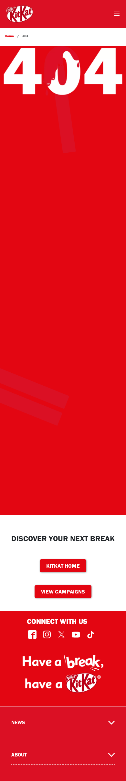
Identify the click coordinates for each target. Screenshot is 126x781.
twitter (61, 634)
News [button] (18, 722)
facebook (32, 634)
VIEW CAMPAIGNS (63, 591)
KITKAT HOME (63, 565)
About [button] (19, 754)
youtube (76, 634)
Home (9, 36)
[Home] (19, 14)
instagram (47, 634)
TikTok (90, 634)
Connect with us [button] (57, 621)
